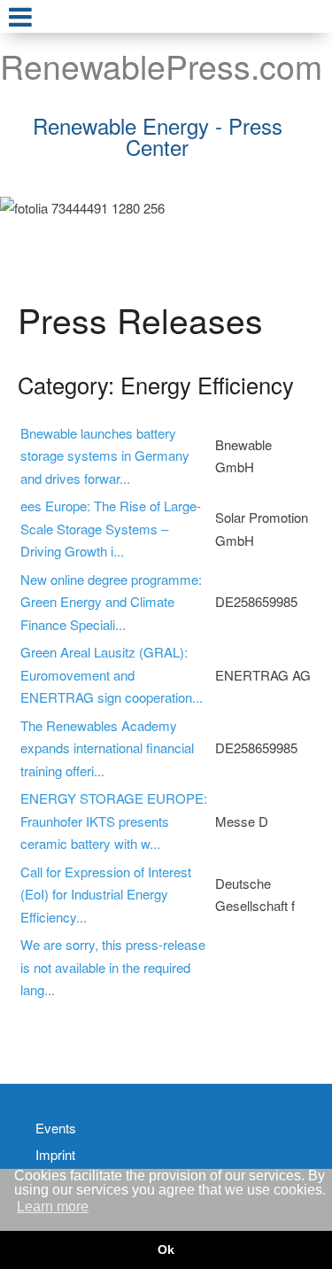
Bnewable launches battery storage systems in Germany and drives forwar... (104, 455)
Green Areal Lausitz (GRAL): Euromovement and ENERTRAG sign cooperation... (111, 674)
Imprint (55, 1155)
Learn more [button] (53, 1206)
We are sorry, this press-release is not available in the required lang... (112, 967)
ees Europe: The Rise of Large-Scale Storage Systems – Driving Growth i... (110, 528)
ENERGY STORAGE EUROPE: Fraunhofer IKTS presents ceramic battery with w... (113, 820)
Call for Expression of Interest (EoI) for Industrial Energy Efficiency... (105, 894)
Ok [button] (166, 1249)
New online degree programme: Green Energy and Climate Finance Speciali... (111, 602)
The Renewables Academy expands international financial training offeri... (107, 748)
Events (55, 1128)
